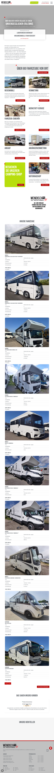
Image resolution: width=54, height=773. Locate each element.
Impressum (42, 767)
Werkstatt (16, 767)
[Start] (29, 767)
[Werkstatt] (13, 767)
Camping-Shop (42, 770)
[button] (2, 770)
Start (31, 767)
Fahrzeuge (6, 767)
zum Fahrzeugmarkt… (24, 38)
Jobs (15, 770)
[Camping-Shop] (39, 770)
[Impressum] (39, 767)
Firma (5, 770)
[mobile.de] (29, 770)
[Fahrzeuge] (3, 767)
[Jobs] (13, 770)
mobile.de (31, 770)
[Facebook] (47, 750)
